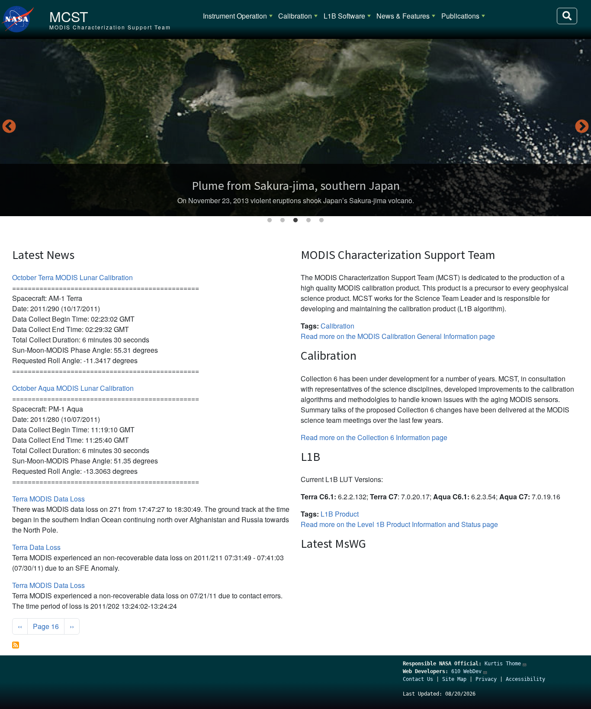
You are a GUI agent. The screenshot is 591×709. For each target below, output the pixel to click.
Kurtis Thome (503, 664)
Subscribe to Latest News (15, 645)
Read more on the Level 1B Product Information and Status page (399, 524)
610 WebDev (466, 671)
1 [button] (269, 220)
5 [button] (321, 220)
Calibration (295, 16)
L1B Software (344, 16)
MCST (68, 16)
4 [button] (308, 220)
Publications (460, 16)
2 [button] (282, 220)
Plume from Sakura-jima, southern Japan (296, 185)
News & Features (403, 16)
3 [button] (295, 220)
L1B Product (340, 514)
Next (582, 127)
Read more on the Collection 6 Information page (374, 437)
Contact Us (418, 679)
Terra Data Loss (36, 547)
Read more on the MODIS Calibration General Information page (398, 336)
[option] (295, 127)
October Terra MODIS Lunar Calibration (72, 277)
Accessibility (525, 679)
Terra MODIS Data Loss (48, 499)
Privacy (486, 679)
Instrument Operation (235, 16)
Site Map (454, 679)
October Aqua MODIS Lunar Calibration (73, 388)
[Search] (567, 16)
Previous (9, 127)
